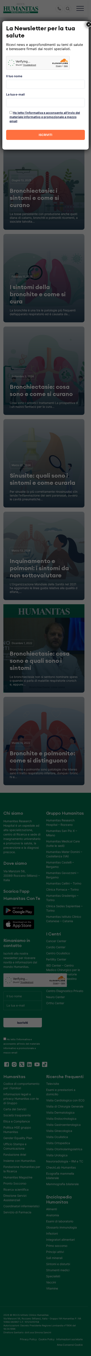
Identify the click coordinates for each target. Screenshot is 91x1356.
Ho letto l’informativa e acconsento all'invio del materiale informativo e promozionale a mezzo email (45, 117)
